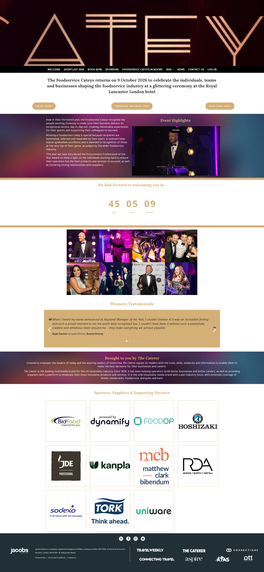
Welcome (54, 69)
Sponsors (112, 69)
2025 (169, 69)
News (181, 69)
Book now (95, 69)
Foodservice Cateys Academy (142, 69)
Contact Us (196, 69)
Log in (212, 69)
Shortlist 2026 (74, 69)
